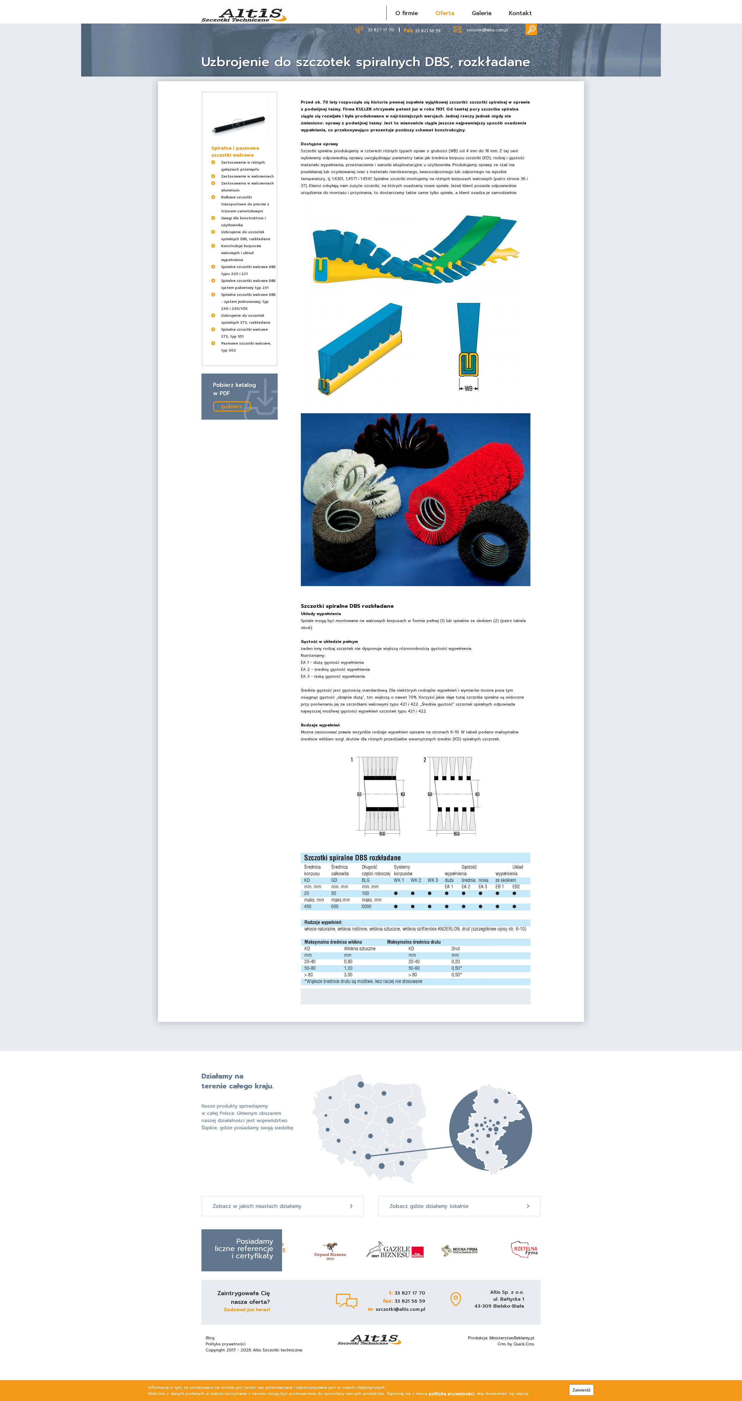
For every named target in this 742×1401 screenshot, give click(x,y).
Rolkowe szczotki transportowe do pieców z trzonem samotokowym (245, 204)
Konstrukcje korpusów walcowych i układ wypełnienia (241, 252)
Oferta (444, 13)
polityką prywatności (451, 1394)
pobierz (232, 406)
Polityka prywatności (225, 1344)
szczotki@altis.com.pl (487, 30)
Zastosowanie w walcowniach (247, 176)
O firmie (406, 13)
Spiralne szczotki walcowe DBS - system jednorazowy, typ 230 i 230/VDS (248, 301)
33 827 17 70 (381, 30)
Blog (210, 1338)
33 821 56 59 (428, 31)
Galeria (482, 13)
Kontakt (520, 13)
